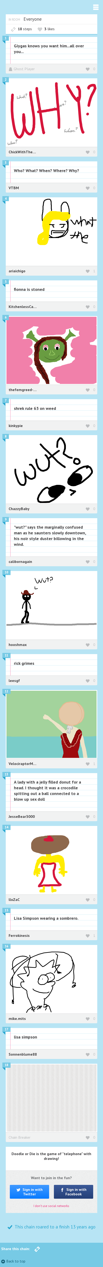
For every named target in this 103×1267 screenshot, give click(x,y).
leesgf (14, 680)
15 (6, 910)
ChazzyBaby (19, 508)
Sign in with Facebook (76, 1191)
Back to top (15, 1261)
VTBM (14, 187)
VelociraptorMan (23, 763)
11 (6, 655)
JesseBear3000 (22, 816)
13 (6, 774)
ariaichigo (17, 270)
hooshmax (18, 644)
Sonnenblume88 (23, 1054)
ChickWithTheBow (24, 151)
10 (6, 572)
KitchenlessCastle (24, 306)
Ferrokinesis (19, 935)
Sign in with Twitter (32, 1191)
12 (6, 691)
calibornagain (20, 561)
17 (6, 1029)
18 (6, 1065)
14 (6, 827)
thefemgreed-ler (23, 389)
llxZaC (14, 899)
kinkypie (16, 425)
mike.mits (17, 1018)
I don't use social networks (51, 1206)
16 (6, 946)
